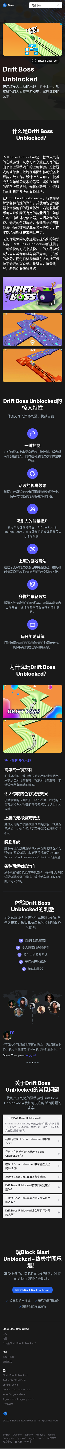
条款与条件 (8, 1356)
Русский (21, 1438)
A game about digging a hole (18, 1399)
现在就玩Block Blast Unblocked (32, 1290)
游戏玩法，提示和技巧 (14, 1379)
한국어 (27, 1441)
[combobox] (45, 5)
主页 (5, 1333)
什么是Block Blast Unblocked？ (20, 1343)
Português (8, 1438)
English (6, 1434)
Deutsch (17, 1434)
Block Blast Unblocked (15, 1375)
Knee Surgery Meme (14, 1394)
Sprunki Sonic (10, 1384)
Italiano (52, 1434)
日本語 (18, 1441)
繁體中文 (7, 1441)
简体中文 (51, 1438)
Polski (41, 1438)
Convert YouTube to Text (16, 1389)
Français (40, 1434)
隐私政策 (7, 1361)
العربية (32, 1438)
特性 (5, 1338)
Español (29, 1434)
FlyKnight (8, 1403)
